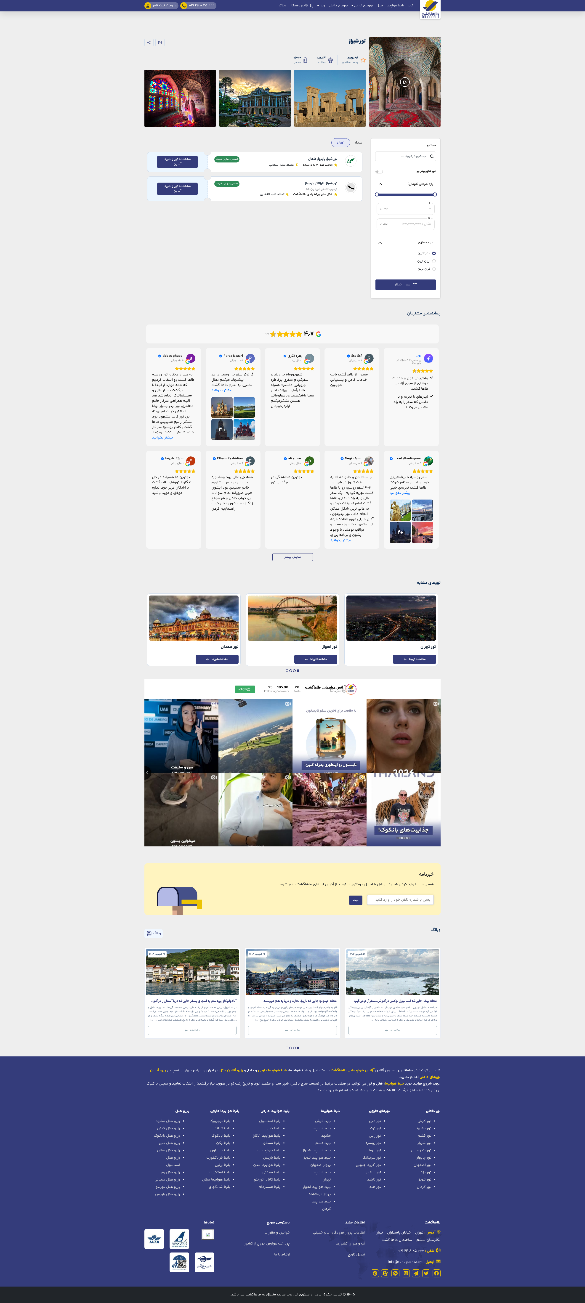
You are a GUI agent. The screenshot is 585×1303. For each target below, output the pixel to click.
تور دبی (375, 1121)
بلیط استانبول (270, 1121)
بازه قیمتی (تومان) (420, 184)
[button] (298, 670)
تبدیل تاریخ (356, 1255)
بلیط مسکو (272, 1143)
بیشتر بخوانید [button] (221, 390)
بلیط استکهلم (219, 1172)
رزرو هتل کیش (168, 1128)
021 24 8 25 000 (411, 1251)
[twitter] (426, 1273)
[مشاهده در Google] (369, 358)
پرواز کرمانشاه (320, 1194)
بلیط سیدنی (271, 1172)
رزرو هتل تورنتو (167, 1187)
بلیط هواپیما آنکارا (267, 1136)
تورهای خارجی (379, 1111)
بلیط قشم (323, 1143)
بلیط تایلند (222, 1128)
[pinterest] (375, 1273)
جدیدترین (423, 253)
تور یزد (425, 1172)
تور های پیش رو (426, 171)
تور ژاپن (375, 1136)
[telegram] (416, 1273)
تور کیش (424, 1121)
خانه (411, 5)
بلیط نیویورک (220, 1121)
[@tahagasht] (351, 689)
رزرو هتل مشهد (168, 1121)
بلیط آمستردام (269, 1187)
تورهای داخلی (338, 5)
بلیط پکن (223, 1143)
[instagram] (406, 1273)
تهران (340, 142)
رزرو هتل (182, 1111)
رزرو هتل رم (170, 1172)
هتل (380, 5)
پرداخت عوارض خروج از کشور (267, 1244)
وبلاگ (283, 5)
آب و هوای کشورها (350, 1244)
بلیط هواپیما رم (269, 1150)
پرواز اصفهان (320, 1165)
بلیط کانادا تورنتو (267, 1180)
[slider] (435, 194)
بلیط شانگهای (219, 1187)
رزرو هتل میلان (168, 1150)
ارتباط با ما (282, 1255)
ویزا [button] (322, 5)
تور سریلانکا (371, 1158)
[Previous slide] (144, 773)
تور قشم (424, 1136)
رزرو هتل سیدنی (167, 1180)
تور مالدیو (373, 1172)
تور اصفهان (422, 1165)
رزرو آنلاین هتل (231, 1070)
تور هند (375, 1187)
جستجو (431, 145)
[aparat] (385, 1273)
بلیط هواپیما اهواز (317, 1187)
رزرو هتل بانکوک (167, 1136)
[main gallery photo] (330, 82)
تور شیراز (424, 1143)
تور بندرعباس (421, 1150)
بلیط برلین (222, 1165)
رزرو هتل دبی (169, 1143)
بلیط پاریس (272, 1158)
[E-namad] (208, 1234)
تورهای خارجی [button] (363, 5)
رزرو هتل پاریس (167, 1194)
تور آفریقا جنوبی (368, 1165)
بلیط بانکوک (220, 1136)
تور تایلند (374, 1180)
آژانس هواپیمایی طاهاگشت (352, 1070)
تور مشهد (423, 1128)
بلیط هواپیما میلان (216, 1180)
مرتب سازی (425, 242)
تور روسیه (373, 1143)
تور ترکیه (374, 1128)
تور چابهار (424, 1158)
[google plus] (395, 1273)
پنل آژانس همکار (302, 5)
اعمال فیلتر (402, 284)
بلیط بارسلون (220, 1150)
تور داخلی (433, 1111)
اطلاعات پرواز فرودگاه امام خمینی (339, 1233)
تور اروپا (375, 1150)
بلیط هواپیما (395, 5)
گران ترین (423, 269)
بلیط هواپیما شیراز (317, 1150)
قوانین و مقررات (277, 1233)
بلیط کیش (323, 1121)
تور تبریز (425, 1180)
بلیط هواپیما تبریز (317, 1158)
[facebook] (437, 1273)
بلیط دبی (274, 1128)
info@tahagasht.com (405, 1262)
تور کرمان (424, 1187)
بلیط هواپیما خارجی (275, 1111)
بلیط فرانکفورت (218, 1158)
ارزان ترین (423, 261)
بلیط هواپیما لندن (267, 1165)
